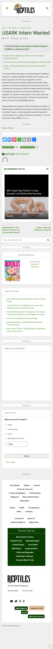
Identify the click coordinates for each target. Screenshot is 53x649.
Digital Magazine (21, 608)
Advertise (35, 267)
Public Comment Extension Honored (42, 229)
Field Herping (34, 493)
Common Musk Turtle (25, 560)
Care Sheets (15, 485)
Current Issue (35, 262)
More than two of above (16, 438)
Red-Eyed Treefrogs (24, 556)
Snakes (27, 485)
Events (12, 508)
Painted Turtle (16, 541)
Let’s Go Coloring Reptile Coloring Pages (22, 318)
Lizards (37, 485)
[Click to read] (26, 186)
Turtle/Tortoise (13, 429)
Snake (10, 425)
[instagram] (20, 601)
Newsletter (24, 501)
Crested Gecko (18, 545)
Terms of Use (27, 591)
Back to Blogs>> (8, 128)
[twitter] (16, 601)
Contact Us (35, 264)
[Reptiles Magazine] (23, 15)
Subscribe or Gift (37, 608)
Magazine (15, 497)
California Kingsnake (24, 552)
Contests (29, 512)
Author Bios (34, 522)
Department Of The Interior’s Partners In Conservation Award (11, 230)
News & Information (31, 497)
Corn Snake (33, 545)
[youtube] (11, 601)
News (19, 512)
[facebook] (23, 601)
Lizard (10, 434)
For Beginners (34, 508)
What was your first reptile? (16, 420)
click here (25, 118)
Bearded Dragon (32, 541)
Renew (24, 612)
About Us (31, 518)
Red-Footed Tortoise (25, 537)
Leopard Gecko (31, 549)
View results (10, 462)
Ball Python (16, 549)
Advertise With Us (18, 522)
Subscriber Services (36, 616)
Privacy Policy (13, 591)
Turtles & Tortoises (25, 489)
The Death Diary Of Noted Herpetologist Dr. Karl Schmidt (27, 62)
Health (21, 508)
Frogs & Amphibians (17, 493)
